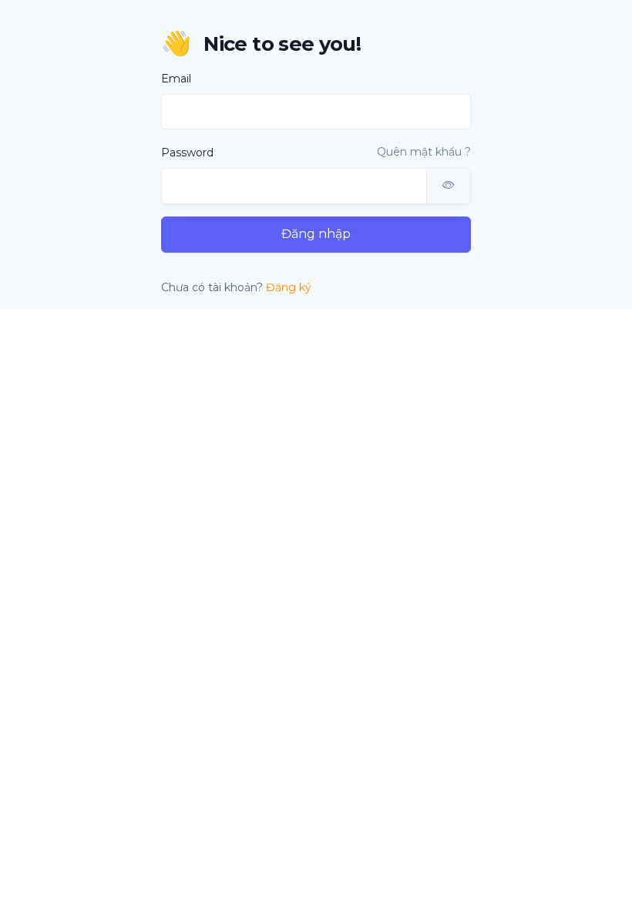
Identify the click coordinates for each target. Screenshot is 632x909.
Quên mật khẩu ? (424, 152)
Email (176, 79)
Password (187, 152)
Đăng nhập (316, 233)
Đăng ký (288, 287)
